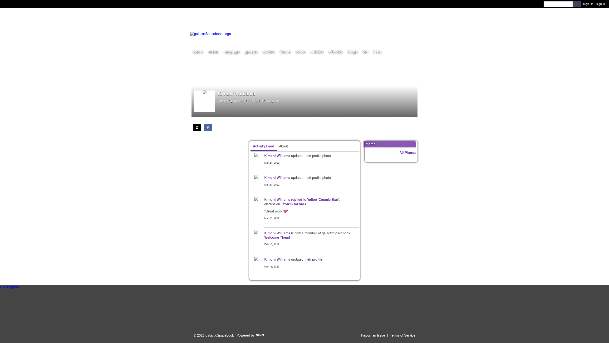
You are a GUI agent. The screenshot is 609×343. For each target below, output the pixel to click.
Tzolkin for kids (293, 204)
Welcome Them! (277, 237)
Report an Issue (373, 335)
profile (317, 259)
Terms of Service (402, 335)
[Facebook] (208, 127)
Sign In (600, 4)
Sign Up (588, 4)
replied (296, 199)
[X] (197, 127)
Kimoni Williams (277, 155)
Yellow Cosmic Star (322, 199)
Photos (370, 144)
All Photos (407, 152)
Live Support (9, 286)
